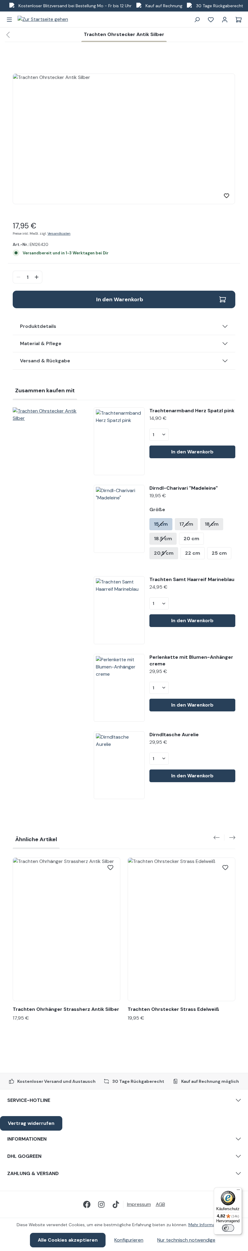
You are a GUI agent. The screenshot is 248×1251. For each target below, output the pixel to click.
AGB (160, 1204)
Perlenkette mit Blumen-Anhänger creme (191, 660)
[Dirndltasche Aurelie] (119, 765)
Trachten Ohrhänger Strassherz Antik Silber (66, 1009)
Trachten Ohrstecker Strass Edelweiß (173, 1009)
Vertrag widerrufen (31, 1123)
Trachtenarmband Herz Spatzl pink (191, 410)
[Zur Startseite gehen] (43, 19)
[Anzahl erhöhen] (37, 277)
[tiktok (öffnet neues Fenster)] (115, 1204)
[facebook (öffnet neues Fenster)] (86, 1204)
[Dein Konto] (224, 19)
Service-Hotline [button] (28, 1100)
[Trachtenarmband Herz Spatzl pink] (119, 441)
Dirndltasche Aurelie (174, 734)
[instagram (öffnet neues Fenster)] (101, 1204)
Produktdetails (38, 326)
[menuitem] (141, 1204)
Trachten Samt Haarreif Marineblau (191, 579)
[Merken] (226, 195)
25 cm (219, 553)
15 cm (161, 524)
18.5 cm (163, 538)
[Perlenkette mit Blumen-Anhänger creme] (119, 688)
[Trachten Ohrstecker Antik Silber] (48, 414)
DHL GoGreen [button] (24, 1156)
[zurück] (8, 35)
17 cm (186, 524)
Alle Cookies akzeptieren (68, 1240)
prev (219, 838)
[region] (124, 138)
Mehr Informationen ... (210, 1224)
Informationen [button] (27, 1139)
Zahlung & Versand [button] (33, 1173)
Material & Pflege (40, 343)
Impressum (139, 1204)
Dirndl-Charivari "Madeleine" (183, 488)
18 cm (212, 524)
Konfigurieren (128, 1240)
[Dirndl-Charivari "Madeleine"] (119, 518)
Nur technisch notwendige (186, 1240)
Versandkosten (58, 233)
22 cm (192, 553)
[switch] (228, 1228)
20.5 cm (164, 553)
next (229, 838)
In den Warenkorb (119, 299)
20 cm (191, 538)
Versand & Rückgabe (45, 361)
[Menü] (9, 19)
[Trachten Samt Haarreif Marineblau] (119, 610)
